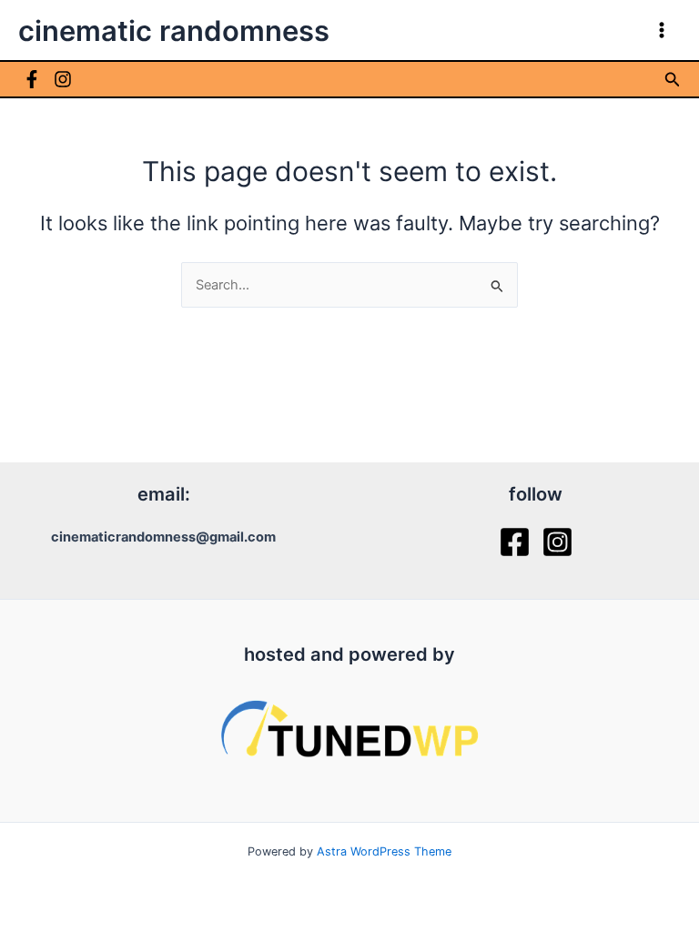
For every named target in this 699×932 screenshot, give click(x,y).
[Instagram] (62, 79)
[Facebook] (32, 79)
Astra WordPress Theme (384, 851)
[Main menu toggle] (662, 30)
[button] (672, 79)
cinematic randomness (173, 30)
